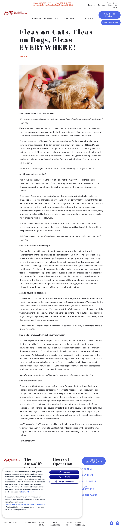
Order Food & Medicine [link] (109, 15)
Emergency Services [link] (96, 5)
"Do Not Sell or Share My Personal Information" (25, 504)
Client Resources (72, 18)
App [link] (115, 7)
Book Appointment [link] (110, 22)
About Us (36, 18)
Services (58, 18)
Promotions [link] (112, 3)
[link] (15, 13)
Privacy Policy (27, 492)
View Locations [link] (89, 18)
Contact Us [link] (112, 5)
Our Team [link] (47, 18)
